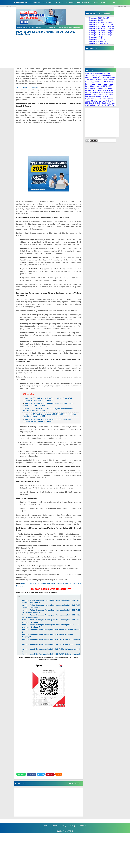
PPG (87, 97)
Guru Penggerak (91, 82)
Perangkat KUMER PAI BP (99, 41)
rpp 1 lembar (105, 99)
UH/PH (98, 105)
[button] (58, 774)
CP (101, 78)
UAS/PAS (91, 105)
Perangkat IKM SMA (97, 39)
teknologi (104, 103)
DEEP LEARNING (109, 78)
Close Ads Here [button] (8, 6)
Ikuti (103, 3)
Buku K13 (88, 78)
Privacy (63, 826)
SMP (98, 103)
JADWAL (105, 82)
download (89, 80)
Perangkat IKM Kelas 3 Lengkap (101, 28)
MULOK (88, 92)
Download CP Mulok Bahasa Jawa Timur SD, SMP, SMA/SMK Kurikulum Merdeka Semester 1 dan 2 (46, 420)
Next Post (21, 783)
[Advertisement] (49, 51)
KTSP (110, 86)
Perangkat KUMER (96, 20)
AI (96, 73)
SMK (94, 103)
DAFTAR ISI (36, 3)
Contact (54, 826)
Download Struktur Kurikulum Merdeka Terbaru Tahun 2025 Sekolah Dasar (45, 33)
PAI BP (103, 92)
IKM (99, 82)
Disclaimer (82, 826)
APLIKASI (59, 3)
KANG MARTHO (21, 2)
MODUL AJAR (108, 90)
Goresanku (109, 80)
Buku (110, 75)
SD (92, 101)
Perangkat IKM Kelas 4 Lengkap (101, 31)
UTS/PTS (110, 105)
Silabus (108, 101)
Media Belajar (97, 90)
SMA (90, 103)
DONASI (95, 3)
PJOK (106, 95)
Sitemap (72, 826)
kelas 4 (105, 84)
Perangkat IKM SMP (97, 37)
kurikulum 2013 (91, 88)
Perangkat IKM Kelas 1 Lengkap (101, 24)
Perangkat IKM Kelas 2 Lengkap (101, 26)
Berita (105, 75)
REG (108, 97)
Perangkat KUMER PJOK (98, 43)
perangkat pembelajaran (94, 95)
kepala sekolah (97, 86)
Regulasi (88, 99)
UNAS (104, 105)
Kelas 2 (93, 84)
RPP (98, 99)
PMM (111, 95)
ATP (105, 73)
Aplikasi (100, 73)
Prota (104, 97)
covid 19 (96, 78)
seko (95, 101)
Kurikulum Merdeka (105, 88)
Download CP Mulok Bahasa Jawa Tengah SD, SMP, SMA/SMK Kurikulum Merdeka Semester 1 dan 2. (47, 399)
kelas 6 (88, 86)
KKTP (105, 86)
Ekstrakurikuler (99, 80)
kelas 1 (87, 84)
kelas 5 (111, 84)
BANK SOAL (48, 3)
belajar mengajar (96, 75)
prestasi (92, 97)
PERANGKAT (82, 3)
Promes (98, 97)
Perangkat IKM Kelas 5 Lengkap (101, 33)
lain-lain (88, 90)
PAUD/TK (109, 92)
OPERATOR (96, 92)
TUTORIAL (70, 3)
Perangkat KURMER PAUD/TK (100, 22)
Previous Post (74, 783)
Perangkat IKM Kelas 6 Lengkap (101, 35)
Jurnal (111, 82)
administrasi (90, 73)
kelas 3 (99, 84)
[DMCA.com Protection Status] (91, 141)
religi (94, 99)
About (46, 826)
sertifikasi (101, 101)
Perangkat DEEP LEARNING (100, 18)
